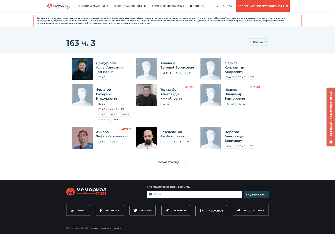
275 (253, 78)
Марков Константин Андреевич (234, 67)
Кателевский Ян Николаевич (173, 134)
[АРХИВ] (146, 104)
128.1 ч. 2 (166, 72)
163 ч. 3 (101, 77)
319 (189, 72)
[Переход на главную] (58, 6)
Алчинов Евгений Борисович (177, 65)
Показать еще (168, 162)
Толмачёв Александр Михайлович (171, 94)
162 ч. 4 (113, 114)
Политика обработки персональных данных (94, 228)
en (230, 6)
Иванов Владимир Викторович (235, 94)
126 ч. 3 (230, 77)
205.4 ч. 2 (104, 120)
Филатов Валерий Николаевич (106, 94)
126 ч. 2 (101, 104)
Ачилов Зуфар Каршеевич (111, 134)
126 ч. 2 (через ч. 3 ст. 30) (111, 109)
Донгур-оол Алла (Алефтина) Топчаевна (110, 67)
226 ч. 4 (116, 119)
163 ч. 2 (230, 104)
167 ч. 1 (177, 141)
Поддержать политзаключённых (262, 6)
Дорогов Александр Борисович (234, 136)
